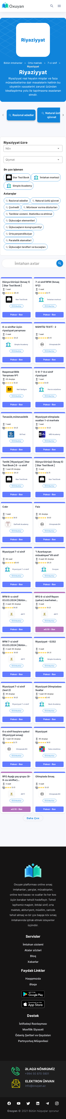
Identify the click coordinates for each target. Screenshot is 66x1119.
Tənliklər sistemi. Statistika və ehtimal (30, 213)
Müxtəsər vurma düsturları (41, 207)
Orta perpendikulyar (20, 233)
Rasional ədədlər (18, 200)
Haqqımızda (33, 978)
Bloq (33, 956)
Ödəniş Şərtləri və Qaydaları (33, 1035)
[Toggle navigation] (59, 6)
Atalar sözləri (33, 950)
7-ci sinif (52, 62)
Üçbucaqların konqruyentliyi (25, 227)
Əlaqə (33, 984)
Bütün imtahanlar (13, 62)
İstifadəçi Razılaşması (33, 1023)
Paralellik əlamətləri (19, 240)
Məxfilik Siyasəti (33, 1029)
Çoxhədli (13, 207)
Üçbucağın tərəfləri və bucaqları (27, 246)
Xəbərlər (33, 961)
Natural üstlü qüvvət (47, 200)
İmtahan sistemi (33, 944)
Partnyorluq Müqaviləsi (33, 1041)
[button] (33, 148)
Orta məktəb (35, 62)
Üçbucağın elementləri (21, 220)
